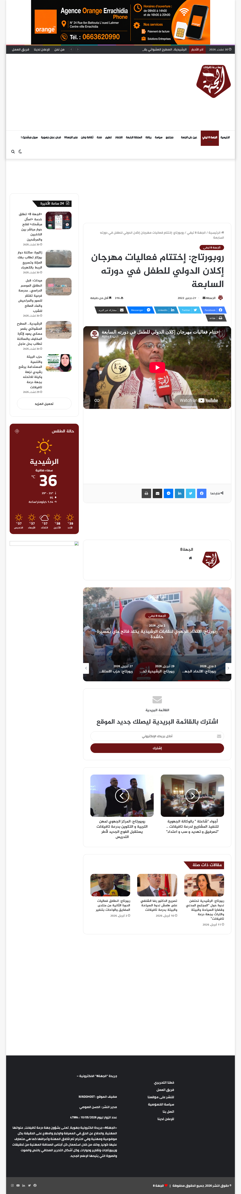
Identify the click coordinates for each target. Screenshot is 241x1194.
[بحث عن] (13, 152)
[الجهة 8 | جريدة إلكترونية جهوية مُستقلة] (213, 80)
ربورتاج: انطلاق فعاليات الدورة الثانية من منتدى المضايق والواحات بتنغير (113, 905)
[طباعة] (146, 493)
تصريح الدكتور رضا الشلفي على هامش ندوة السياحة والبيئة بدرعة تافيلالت (159, 905)
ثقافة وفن (87, 137)
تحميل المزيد (44, 404)
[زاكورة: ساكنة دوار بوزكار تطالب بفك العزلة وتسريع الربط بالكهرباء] (59, 258)
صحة (99, 137)
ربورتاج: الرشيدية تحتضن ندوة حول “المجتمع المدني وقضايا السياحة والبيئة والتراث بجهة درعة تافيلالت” (205, 910)
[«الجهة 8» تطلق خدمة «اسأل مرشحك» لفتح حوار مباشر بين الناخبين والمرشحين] (59, 220)
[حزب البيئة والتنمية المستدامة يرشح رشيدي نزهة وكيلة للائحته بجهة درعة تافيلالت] (59, 363)
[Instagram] (12, 1185)
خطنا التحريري (164, 1082)
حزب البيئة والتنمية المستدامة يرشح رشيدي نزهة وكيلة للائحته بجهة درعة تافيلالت (30, 372)
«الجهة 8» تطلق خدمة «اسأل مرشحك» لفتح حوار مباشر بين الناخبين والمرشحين (30, 227)
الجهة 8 (158, 1185)
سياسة (158, 137)
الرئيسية (225, 137)
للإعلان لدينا (42, 49)
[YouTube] (18, 1185)
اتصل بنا (168, 1112)
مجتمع (169, 137)
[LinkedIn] (179, 493)
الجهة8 (211, 298)
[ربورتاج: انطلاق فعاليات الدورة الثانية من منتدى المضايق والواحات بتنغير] (110, 885)
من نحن (59, 49)
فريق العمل (20, 49)
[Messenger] (168, 493)
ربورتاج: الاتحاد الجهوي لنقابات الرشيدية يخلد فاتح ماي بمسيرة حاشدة (157, 634)
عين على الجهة (189, 137)
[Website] (190, 558)
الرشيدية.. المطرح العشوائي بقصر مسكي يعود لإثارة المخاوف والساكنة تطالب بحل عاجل (126, 49)
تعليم (108, 137)
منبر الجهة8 (71, 137)
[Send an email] (204, 298)
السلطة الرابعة (134, 137)
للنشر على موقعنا (161, 1097)
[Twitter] (190, 493)
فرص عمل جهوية (51, 137)
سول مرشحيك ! (29, 137)
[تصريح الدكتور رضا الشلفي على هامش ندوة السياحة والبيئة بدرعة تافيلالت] (157, 885)
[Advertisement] (77, 91)
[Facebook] (201, 493)
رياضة (148, 137)
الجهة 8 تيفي (209, 137)
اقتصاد (119, 137)
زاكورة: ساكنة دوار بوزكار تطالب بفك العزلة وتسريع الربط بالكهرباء (30, 260)
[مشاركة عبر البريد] (157, 493)
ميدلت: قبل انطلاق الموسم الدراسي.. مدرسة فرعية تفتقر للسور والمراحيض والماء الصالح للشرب (30, 296)
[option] (157, 634)
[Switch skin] (20, 152)
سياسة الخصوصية (161, 1104)
